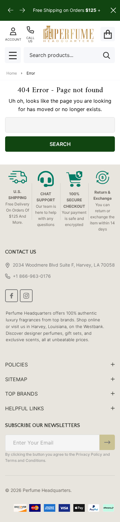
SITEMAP (16, 379)
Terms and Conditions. (25, 460)
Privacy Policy (89, 454)
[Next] (22, 10)
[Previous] (10, 10)
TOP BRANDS (21, 393)
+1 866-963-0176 (32, 276)
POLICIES (16, 364)
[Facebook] (11, 296)
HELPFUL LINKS (24, 408)
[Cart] (107, 34)
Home (11, 73)
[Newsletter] (107, 442)
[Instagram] (26, 296)
